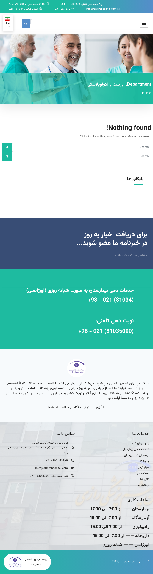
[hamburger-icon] (144, 24)
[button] (26, 23)
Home (146, 93)
